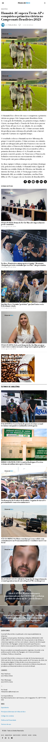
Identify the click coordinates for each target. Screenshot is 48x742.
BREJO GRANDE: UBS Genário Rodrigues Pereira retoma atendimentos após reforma (22, 463)
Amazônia (4, 9)
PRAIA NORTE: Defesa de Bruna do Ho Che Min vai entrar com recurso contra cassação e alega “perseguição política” (23, 346)
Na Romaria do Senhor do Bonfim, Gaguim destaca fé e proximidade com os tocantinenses (23, 501)
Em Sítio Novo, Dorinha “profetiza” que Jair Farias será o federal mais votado (22, 305)
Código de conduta (7, 716)
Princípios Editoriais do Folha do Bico (13, 712)
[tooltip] (25, 181)
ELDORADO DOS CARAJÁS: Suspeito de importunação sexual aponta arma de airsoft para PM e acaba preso (24, 580)
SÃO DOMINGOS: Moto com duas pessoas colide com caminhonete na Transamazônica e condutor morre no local (23, 541)
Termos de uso (6, 724)
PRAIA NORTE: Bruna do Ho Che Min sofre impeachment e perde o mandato (23, 223)
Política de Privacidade (8, 720)
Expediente (5, 707)
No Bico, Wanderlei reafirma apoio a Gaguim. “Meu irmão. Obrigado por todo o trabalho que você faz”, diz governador (23, 264)
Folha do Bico (12, 25)
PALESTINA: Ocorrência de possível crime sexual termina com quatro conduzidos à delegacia (22, 425)
